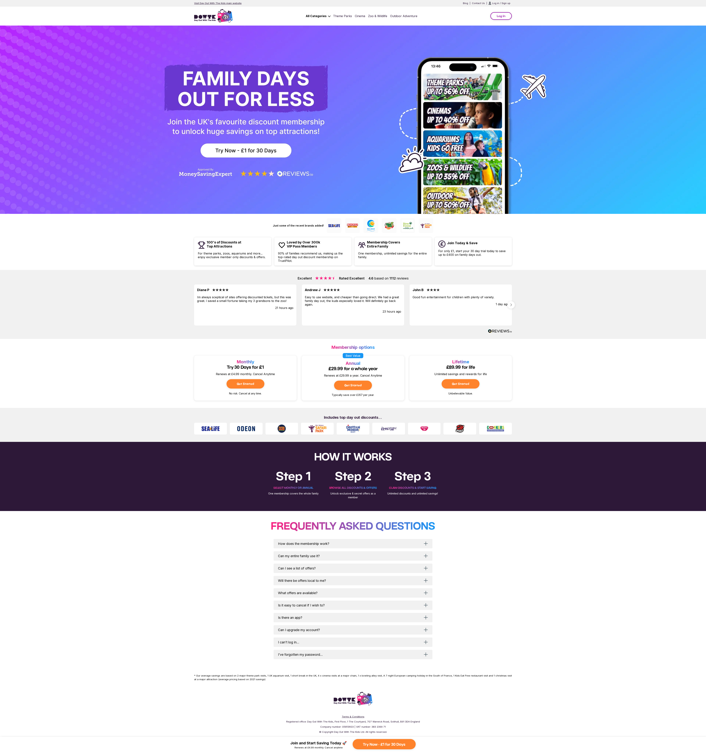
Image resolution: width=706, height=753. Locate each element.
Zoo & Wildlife (377, 16)
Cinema (360, 16)
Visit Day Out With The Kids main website (218, 3)
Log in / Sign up (501, 3)
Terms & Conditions (353, 716)
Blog (465, 3)
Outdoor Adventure (403, 16)
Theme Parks (342, 16)
